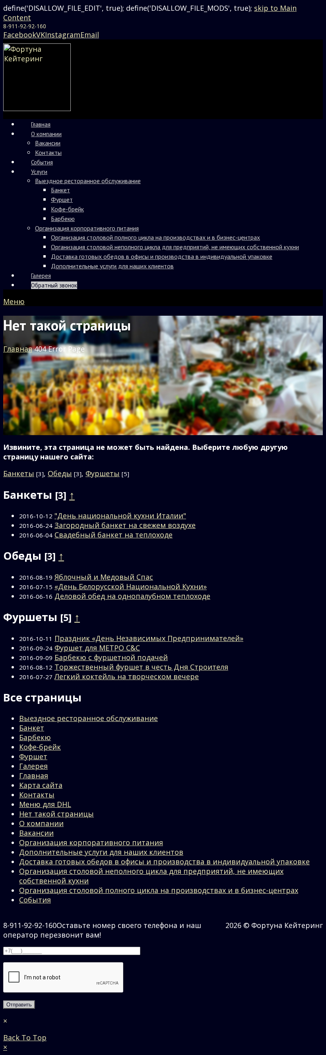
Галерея (33, 766)
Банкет (31, 728)
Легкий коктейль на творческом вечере (126, 676)
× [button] (5, 1047)
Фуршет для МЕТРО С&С (97, 648)
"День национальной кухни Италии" (120, 515)
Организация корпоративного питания (91, 842)
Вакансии (36, 833)
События (35, 900)
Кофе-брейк (40, 747)
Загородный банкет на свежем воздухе (125, 525)
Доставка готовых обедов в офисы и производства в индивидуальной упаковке (164, 861)
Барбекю (35, 737)
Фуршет (33, 756)
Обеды (60, 473)
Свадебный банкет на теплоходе (113, 534)
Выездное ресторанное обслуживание (88, 718)
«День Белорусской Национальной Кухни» (130, 586)
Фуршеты (102, 473)
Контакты (36, 794)
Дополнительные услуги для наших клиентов (101, 852)
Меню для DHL (45, 804)
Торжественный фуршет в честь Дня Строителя (141, 667)
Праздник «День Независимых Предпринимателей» (148, 638)
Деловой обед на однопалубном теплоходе (132, 596)
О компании (41, 823)
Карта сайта (40, 785)
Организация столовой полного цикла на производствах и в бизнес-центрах (158, 890)
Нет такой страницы (56, 814)
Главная (33, 775)
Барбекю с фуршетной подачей (111, 657)
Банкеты (18, 473)
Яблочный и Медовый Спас (103, 577)
